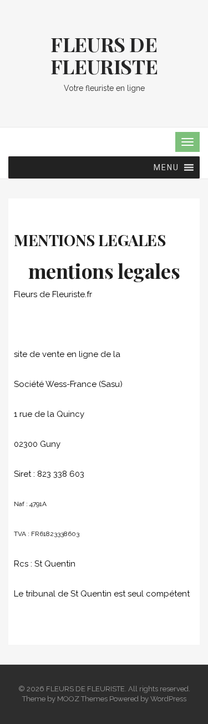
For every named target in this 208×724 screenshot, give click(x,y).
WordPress (168, 699)
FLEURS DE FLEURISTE (104, 54)
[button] (166, 167)
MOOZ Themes (82, 699)
